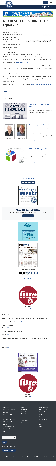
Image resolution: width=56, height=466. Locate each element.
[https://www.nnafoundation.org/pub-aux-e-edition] (28, 255)
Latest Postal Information (9, 409)
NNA (40, 416)
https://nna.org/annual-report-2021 (41, 84)
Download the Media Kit (28, 182)
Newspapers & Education (26, 422)
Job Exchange (24, 420)
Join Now (5, 416)
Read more (31, 115)
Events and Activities (7, 414)
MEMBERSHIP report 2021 (38, 149)
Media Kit (5, 431)
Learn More (27, 308)
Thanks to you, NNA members (40, 125)
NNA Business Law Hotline (9, 419)
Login (45, 2)
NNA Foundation (43, 419)
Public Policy (6, 407)
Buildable (52, 456)
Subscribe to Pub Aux (8, 428)
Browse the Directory (28, 216)
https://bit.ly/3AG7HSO (22, 63)
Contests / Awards (43, 409)
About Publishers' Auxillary (9, 426)
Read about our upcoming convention (11, 321)
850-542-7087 (13, 446)
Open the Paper (28, 278)
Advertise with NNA (28, 178)
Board (40, 426)
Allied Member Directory (28, 209)
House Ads (23, 418)
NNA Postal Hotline (7, 421)
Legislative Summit (43, 411)
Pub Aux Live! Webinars (26, 425)
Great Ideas (23, 415)
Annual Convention (43, 407)
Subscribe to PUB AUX (28, 281)
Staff (40, 424)
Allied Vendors (24, 409)
